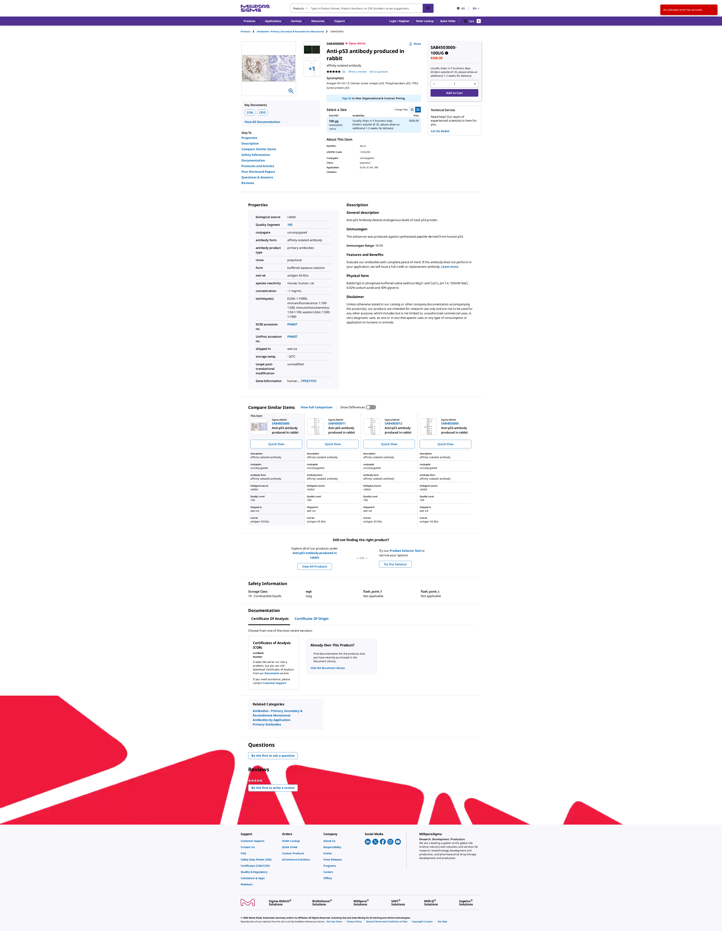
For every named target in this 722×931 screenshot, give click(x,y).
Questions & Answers (257, 177)
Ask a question (378, 71)
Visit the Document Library (327, 668)
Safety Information (255, 155)
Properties (249, 138)
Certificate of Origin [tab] (312, 618)
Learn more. (450, 267)
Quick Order (448, 21)
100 (289, 225)
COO (262, 112)
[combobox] (362, 8)
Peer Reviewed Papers (258, 172)
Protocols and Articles (257, 166)
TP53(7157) (308, 381)
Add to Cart (454, 93)
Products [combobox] (298, 8)
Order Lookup (425, 21)
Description (250, 143)
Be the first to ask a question (273, 756)
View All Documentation (262, 122)
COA (250, 112)
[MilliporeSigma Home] (255, 8)
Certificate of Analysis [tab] (270, 618)
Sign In (346, 98)
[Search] (428, 8)
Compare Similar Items (258, 149)
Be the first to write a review (274, 789)
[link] (259, 841)
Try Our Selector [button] (395, 564)
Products (245, 31)
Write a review (357, 71)
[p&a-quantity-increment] (475, 84)
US (463, 8)
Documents (272, 673)
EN (474, 8)
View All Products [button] (314, 566)
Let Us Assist (440, 131)
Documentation (253, 160)
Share (417, 43)
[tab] (249, 31)
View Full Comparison (316, 407)
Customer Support (274, 683)
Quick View (276, 444)
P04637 (292, 324)
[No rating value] (334, 72)
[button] (399, 21)
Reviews (247, 183)
